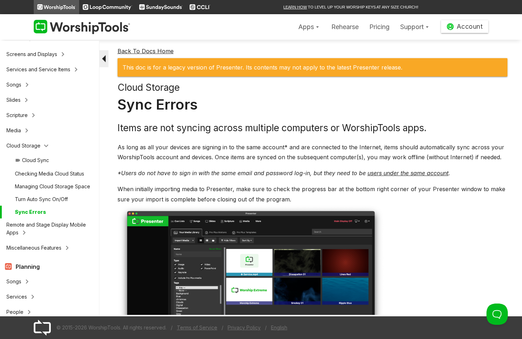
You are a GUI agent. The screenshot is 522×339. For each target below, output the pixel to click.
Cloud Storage (28, 145)
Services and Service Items (43, 69)
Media (18, 130)
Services (21, 297)
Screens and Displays (36, 54)
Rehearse (345, 26)
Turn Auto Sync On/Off (41, 199)
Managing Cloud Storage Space (52, 186)
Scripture (22, 115)
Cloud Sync (32, 160)
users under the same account (408, 173)
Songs (18, 84)
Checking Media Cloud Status (49, 174)
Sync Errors (30, 212)
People (19, 312)
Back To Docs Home (146, 51)
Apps (309, 26)
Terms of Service (197, 327)
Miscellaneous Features (38, 248)
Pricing (379, 26)
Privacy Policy (244, 327)
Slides (18, 100)
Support (415, 26)
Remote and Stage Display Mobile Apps (46, 229)
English (279, 327)
